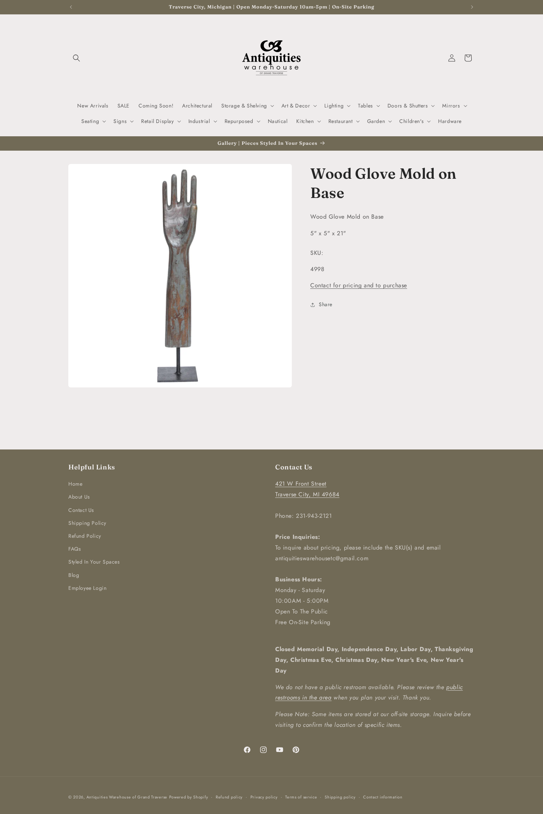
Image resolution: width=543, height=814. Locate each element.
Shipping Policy (87, 523)
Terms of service (301, 797)
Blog (73, 575)
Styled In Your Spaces (94, 561)
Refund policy (229, 797)
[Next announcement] (472, 7)
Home (75, 484)
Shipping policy (340, 797)
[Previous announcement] (71, 7)
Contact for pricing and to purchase (358, 285)
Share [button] (325, 304)
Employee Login (87, 588)
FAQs (74, 549)
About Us (79, 496)
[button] (76, 58)
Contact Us (81, 510)
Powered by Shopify (188, 797)
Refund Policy (84, 536)
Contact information (382, 797)
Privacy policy (264, 797)
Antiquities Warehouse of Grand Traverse (126, 797)
